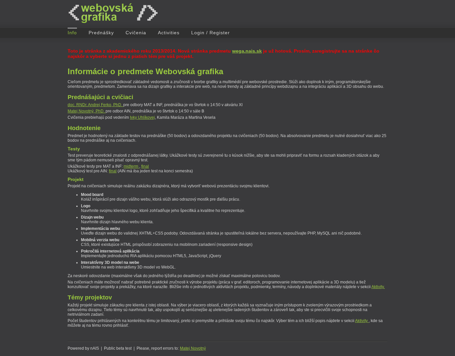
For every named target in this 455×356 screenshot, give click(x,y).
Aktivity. (378, 286)
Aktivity (362, 320)
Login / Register (210, 32)
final (145, 166)
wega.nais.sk (247, 51)
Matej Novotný (193, 348)
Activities (169, 32)
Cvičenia (136, 32)
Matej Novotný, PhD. (87, 111)
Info (72, 32)
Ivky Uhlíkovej (142, 117)
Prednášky (101, 32)
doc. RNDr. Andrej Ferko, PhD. (95, 104)
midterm (131, 166)
